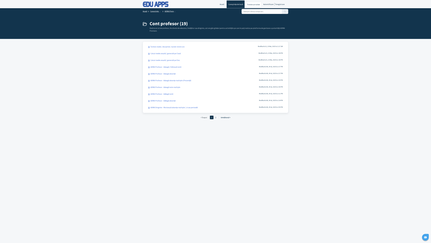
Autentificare (268, 4)
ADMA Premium (171, 11)
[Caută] (285, 11)
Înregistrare (280, 4)
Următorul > (225, 117)
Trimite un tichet (253, 4)
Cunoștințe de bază (235, 4)
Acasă (222, 4)
